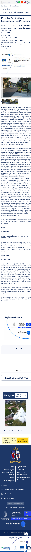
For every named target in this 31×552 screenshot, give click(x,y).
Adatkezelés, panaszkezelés (22, 473)
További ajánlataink (19, 395)
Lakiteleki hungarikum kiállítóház (13, 402)
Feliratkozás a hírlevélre (15, 504)
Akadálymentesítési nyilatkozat (23, 478)
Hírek (12, 467)
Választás (11, 477)
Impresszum (13, 507)
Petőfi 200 (20, 470)
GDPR (6, 507)
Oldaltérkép (22, 507)
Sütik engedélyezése (22, 440)
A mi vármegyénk (8, 481)
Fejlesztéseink (21, 467)
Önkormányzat (9, 470)
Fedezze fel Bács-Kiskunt (8, 473)
